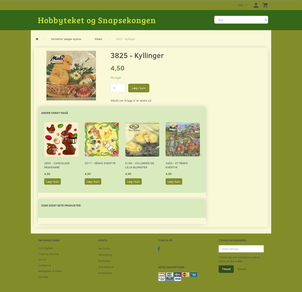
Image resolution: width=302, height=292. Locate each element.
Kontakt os (44, 265)
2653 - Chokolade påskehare (57, 165)
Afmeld (241, 269)
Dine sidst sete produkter (61, 205)
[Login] (256, 5)
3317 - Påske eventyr (100, 163)
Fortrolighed (45, 248)
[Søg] (266, 20)
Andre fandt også (54, 113)
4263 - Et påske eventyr (177, 165)
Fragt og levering (48, 253)
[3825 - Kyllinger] (71, 75)
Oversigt (43, 276)
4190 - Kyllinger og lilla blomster (139, 165)
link (239, 261)
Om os (42, 259)
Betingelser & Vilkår (50, 271)
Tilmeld (226, 269)
